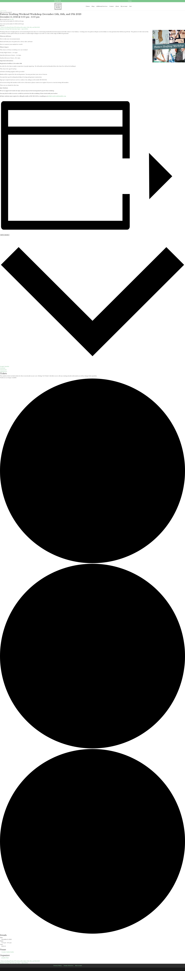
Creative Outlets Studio (8, 952)
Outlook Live (3, 371)
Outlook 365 (3, 370)
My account (124, 6)
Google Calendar (4, 366)
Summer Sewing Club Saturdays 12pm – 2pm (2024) (14, 29)
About (117, 6)
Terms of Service (68, 965)
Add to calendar (5, 235)
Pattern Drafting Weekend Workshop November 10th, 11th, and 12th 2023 (20, 27)
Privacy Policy (57, 965)
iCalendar (2, 368)
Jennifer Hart (5, 957)
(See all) (11, 19)
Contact (111, 6)
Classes (88, 6)
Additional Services (101, 6)
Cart (130, 6)
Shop (93, 6)
